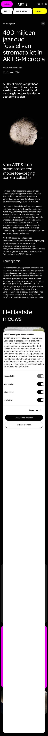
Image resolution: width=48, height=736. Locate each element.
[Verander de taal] (42, 4)
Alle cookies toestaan (24, 418)
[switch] (40, 384)
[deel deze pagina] (43, 23)
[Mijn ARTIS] (46, 4)
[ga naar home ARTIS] (22, 4)
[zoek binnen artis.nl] (39, 4)
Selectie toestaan (24, 425)
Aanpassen (34, 410)
